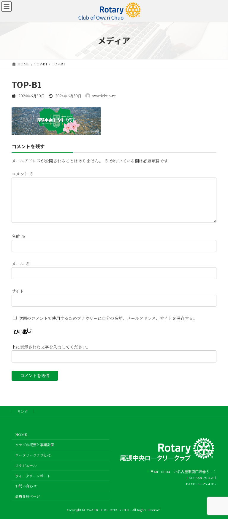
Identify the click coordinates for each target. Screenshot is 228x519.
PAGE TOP (217, 497)
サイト (18, 291)
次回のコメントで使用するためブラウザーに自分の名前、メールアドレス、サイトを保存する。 (108, 318)
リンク (22, 411)
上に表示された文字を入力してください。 (51, 347)
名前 (18, 236)
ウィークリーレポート (32, 475)
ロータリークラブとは (33, 454)
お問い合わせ (26, 485)
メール (20, 264)
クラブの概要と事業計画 (34, 444)
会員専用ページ (27, 496)
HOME (21, 434)
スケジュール (26, 465)
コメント (23, 174)
